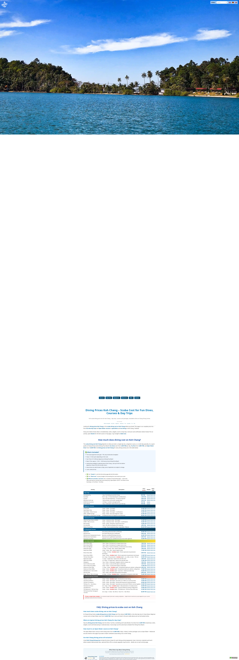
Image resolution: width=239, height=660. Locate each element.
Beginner (117, 423)
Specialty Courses (89, 541)
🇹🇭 (236, 2)
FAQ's (131, 398)
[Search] (226, 2)
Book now (152, 495)
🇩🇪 (233, 2)
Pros (125, 423)
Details (148, 495)
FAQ (134, 423)
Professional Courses (90, 529)
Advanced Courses (89, 517)
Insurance (124, 398)
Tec (132, 423)
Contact (137, 398)
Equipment (116, 398)
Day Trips (108, 398)
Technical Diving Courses (91, 576)
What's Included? (107, 423)
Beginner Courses (89, 506)
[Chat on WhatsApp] (233, 658)
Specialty (128, 423)
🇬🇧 (230, 2)
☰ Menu (213, 2)
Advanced (121, 423)
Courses (102, 398)
